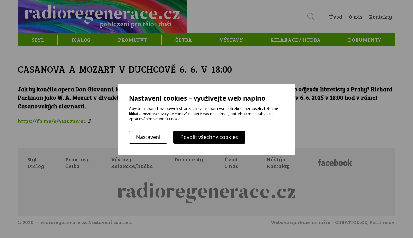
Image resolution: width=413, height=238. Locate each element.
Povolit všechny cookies (209, 137)
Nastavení (148, 137)
